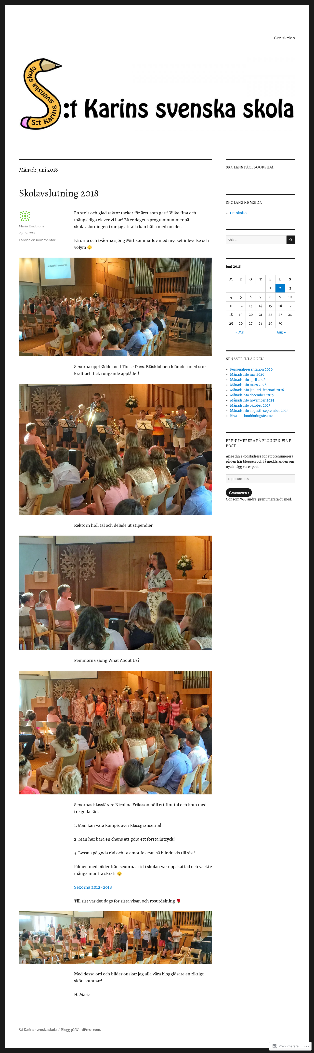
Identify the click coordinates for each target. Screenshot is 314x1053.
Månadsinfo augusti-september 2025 (259, 411)
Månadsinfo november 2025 (252, 400)
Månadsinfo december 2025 (252, 395)
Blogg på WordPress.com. (81, 1030)
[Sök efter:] (256, 240)
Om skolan (284, 38)
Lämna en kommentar (37, 240)
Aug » (281, 332)
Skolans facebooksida (249, 167)
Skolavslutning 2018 (59, 193)
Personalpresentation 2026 (251, 369)
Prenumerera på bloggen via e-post (259, 443)
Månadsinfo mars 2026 (248, 385)
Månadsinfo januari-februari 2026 (257, 390)
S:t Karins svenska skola (38, 1030)
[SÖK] (291, 240)
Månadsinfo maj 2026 (247, 375)
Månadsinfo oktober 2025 (250, 405)
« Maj (240, 332)
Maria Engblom (31, 226)
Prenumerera (239, 492)
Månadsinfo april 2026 (248, 380)
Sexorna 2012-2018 (93, 887)
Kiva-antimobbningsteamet (252, 416)
